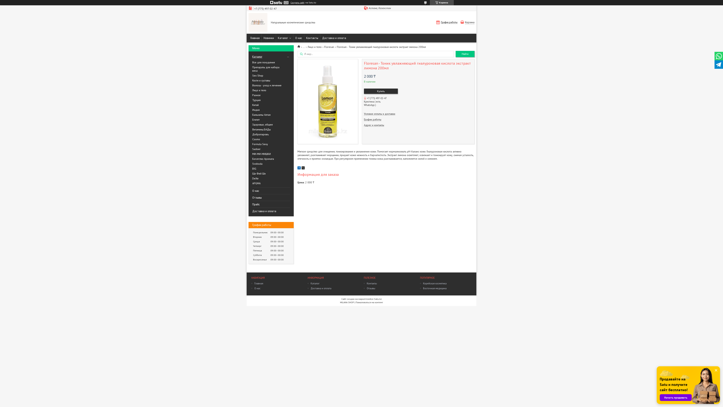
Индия (256, 110)
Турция (256, 100)
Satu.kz (378, 299)
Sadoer (256, 149)
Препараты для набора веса (265, 69)
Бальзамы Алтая (261, 114)
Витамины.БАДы (261, 129)
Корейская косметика (435, 283)
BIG (254, 168)
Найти (465, 54)
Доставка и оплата (334, 38)
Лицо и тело (259, 90)
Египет (256, 119)
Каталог (283, 38)
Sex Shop (257, 75)
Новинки (269, 38)
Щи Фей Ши (259, 173)
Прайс (256, 204)
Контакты (312, 38)
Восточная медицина (435, 288)
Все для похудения (263, 62)
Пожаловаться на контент (369, 302)
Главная (255, 38)
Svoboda (257, 163)
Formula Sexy (260, 144)
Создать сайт (297, 2)
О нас (298, 38)
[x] (303, 168)
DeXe (255, 178)
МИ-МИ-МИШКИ (261, 154)
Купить (381, 91)
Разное (256, 95)
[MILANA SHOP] (258, 23)
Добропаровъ (260, 134)
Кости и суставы (261, 80)
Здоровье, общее (262, 124)
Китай (255, 105)
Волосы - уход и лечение (266, 85)
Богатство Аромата (263, 159)
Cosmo (256, 139)
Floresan (329, 47)
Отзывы (257, 197)
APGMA (256, 183)
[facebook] (299, 168)
